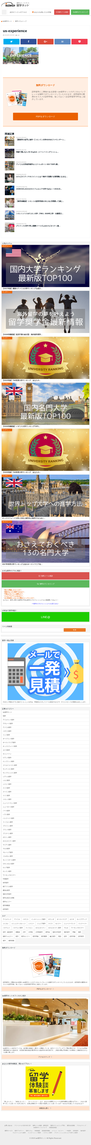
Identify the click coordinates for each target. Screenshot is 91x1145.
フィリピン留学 (8, 822)
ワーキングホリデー (9, 875)
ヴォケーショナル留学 (19, 1132)
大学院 (30, 932)
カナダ (72, 919)
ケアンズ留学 (7, 757)
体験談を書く (44, 1108)
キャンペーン (7, 754)
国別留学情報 (46, 1130)
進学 (4, 940)
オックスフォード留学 (10, 746)
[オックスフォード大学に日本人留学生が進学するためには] (45, 496)
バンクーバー (82, 923)
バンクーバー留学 (8, 818)
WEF (4, 716)
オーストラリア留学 (9, 742)
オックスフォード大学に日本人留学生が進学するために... (23, 518)
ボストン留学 (7, 837)
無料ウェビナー (8, 936)
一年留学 (68, 1130)
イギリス (25, 919)
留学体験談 (6, 905)
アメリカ (17, 919)
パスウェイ (6, 928)
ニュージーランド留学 (10, 803)
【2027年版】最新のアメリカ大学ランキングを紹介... (22, 288)
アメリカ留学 (7, 727)
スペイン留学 (7, 792)
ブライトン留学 (8, 826)
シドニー (31, 923)
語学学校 (72, 936)
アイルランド (7, 919)
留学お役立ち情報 (8, 898)
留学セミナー (7, 901)
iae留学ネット (7, 712)
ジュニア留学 (41, 923)
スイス (50, 923)
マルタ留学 (6, 848)
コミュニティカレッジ (18, 923)
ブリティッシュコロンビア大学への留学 (66, 1132)
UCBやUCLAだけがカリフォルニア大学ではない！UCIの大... (39, 189)
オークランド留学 (8, 739)
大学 (24, 932)
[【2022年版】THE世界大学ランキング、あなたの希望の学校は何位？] (45, 358)
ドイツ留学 (6, 795)
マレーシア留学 (8, 852)
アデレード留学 (8, 723)
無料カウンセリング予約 (57, 1125)
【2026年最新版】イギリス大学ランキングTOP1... (21, 426)
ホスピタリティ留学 (9, 841)
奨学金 (48, 932)
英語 (59, 936)
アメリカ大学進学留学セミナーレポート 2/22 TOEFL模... (37, 164)
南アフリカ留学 (8, 886)
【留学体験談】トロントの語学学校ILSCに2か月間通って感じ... (40, 201)
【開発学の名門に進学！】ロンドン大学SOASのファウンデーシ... (40, 140)
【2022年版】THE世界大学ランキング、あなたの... (21, 380)
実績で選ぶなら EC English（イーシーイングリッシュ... (37, 152)
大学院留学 (39, 932)
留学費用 (44, 936)
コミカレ (6, 923)
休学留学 (6, 883)
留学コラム (29, 1130)
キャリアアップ (82, 919)
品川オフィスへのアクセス (18, 12)
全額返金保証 (53, 1127)
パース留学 (6, 811)
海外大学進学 (7, 894)
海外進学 (67, 932)
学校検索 (37, 1130)
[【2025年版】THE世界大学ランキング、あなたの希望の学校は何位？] (45, 450)
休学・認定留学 (8, 932)
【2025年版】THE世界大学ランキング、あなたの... (21, 472)
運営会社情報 (71, 1125)
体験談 (18, 932)
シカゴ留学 (6, 780)
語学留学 (6, 909)
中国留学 (6, 879)
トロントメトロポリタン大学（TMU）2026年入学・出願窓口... (39, 213)
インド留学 (6, 735)
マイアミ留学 (7, 845)
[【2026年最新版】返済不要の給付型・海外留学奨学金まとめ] (45, 312)
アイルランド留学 (8, 720)
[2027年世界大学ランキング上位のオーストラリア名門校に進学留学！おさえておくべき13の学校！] (45, 542)
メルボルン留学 (8, 856)
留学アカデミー (19, 1130)
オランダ (51, 919)
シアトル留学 (7, 776)
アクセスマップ (44, 1057)
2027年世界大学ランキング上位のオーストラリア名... (22, 564)
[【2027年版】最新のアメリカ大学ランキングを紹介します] (45, 266)
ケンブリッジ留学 (8, 761)
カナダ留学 (6, 750)
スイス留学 (6, 788)
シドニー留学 (7, 784)
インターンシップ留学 (38, 919)
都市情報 (11, 940)
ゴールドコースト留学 (10, 765)
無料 (79, 932)
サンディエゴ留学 (8, 769)
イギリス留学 (7, 731)
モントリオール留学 (9, 860)
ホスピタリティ (41, 928)
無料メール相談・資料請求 (40, 1125)
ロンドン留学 (7, 871)
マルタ (66, 928)
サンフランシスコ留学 (10, 773)
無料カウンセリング (81, 12)
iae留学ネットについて (40, 1127)
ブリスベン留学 (8, 833)
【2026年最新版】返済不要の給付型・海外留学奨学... (22, 334)
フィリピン (29, 928)
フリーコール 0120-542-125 (22, 1125)
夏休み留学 (6, 890)
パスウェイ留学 (18, 928)
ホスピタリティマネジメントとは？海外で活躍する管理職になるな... (41, 177)
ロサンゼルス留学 (8, 864)
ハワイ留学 (6, 814)
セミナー (58, 923)
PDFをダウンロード (45, 116)
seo (18, 35)
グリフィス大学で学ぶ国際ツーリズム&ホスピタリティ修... (38, 226)
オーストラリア (62, 919)
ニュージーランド (69, 923)
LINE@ (45, 617)
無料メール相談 (63, 12)
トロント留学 (7, 799)
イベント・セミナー (58, 1130)
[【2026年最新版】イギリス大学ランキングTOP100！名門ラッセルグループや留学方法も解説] (45, 404)
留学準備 (35, 936)
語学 (65, 936)
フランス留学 (7, 829)
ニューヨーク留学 (8, 807)
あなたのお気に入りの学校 (42, 12)
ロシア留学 (6, 867)
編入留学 (52, 936)
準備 (74, 932)
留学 (17, 936)
